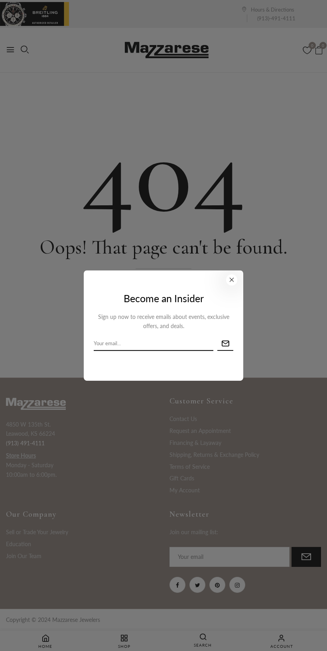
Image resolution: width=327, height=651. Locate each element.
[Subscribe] (225, 344)
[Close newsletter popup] (231, 279)
